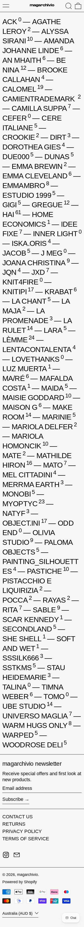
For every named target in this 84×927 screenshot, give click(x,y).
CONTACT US (17, 816)
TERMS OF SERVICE (25, 838)
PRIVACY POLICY (22, 831)
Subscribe (12, 799)
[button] (68, 6)
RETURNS (13, 824)
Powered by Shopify (19, 882)
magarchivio (27, 874)
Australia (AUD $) (18, 913)
